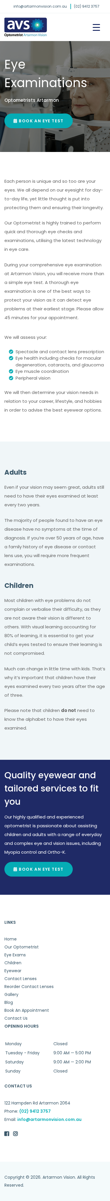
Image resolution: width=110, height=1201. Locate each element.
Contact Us (16, 1018)
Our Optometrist (21, 947)
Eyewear (12, 971)
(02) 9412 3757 (86, 6)
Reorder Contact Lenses (29, 986)
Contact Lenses (20, 979)
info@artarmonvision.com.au (40, 6)
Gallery (11, 994)
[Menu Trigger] (96, 27)
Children (12, 963)
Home (10, 939)
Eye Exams (15, 955)
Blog (8, 1002)
